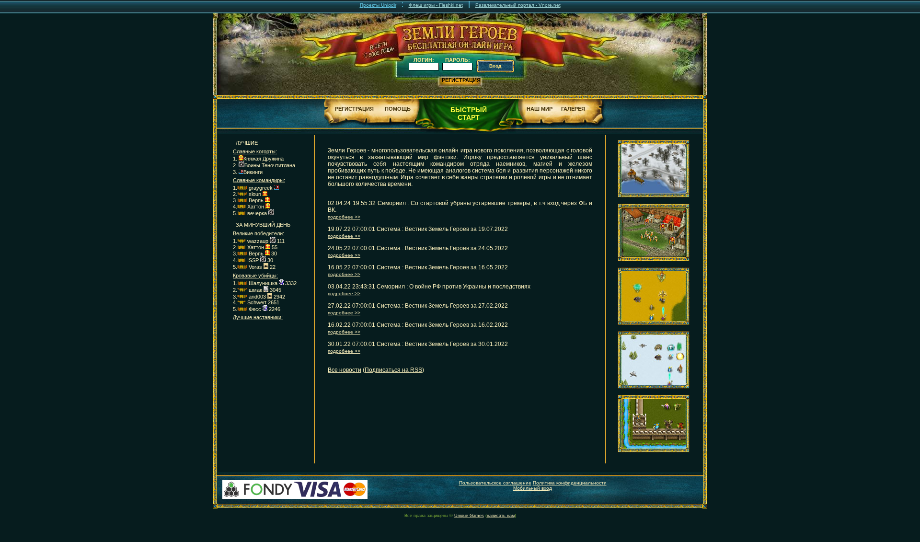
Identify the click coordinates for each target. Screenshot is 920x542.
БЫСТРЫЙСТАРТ (468, 113)
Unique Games (469, 515)
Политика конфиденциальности (570, 482)
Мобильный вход (532, 488)
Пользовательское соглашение (495, 482)
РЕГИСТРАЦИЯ (461, 80)
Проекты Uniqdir (378, 5)
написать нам (501, 515)
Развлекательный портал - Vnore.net (518, 5)
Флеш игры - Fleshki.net (436, 5)
